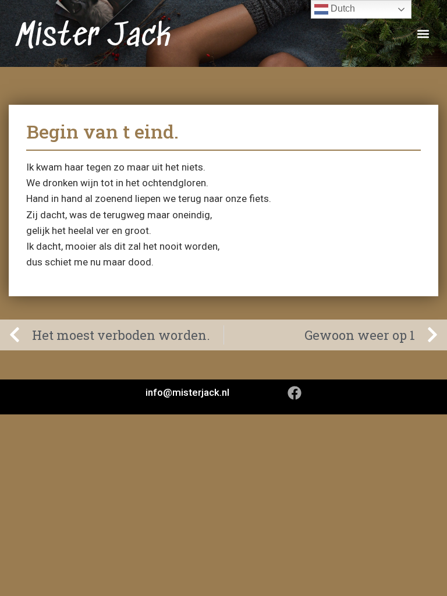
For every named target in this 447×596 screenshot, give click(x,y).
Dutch (341, 8)
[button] (422, 33)
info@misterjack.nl (187, 392)
